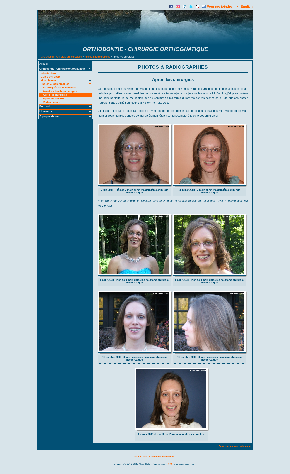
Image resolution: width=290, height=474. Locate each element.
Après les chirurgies (55, 94)
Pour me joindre (219, 6)
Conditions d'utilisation (161, 456)
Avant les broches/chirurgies (60, 91)
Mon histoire (48, 80)
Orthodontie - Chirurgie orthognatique (61, 56)
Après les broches (54, 98)
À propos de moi (49, 116)
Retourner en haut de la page (235, 446)
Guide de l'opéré (50, 76)
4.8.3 (169, 464)
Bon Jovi (44, 106)
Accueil (43, 63)
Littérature (45, 111)
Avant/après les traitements (59, 87)
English (247, 6)
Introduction (48, 73)
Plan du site (140, 456)
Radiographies (51, 102)
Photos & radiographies (97, 56)
